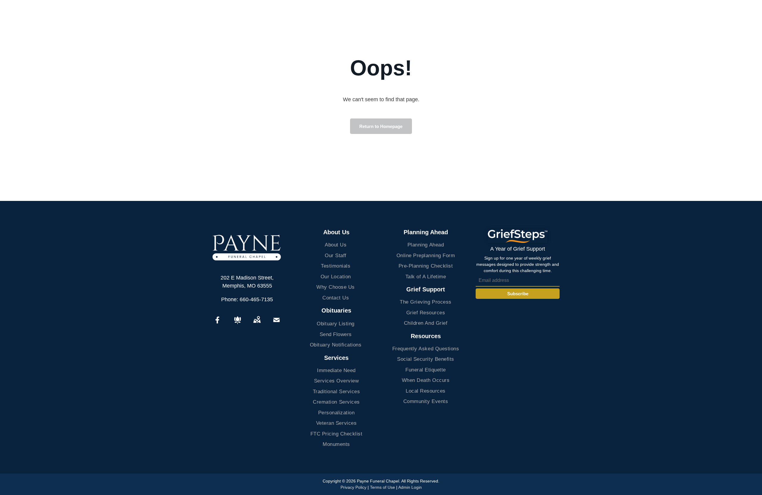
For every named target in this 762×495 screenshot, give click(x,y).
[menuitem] (336, 245)
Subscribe (517, 293)
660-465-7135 (256, 299)
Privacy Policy (353, 487)
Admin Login (410, 487)
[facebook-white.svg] (218, 324)
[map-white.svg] (257, 324)
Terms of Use (382, 487)
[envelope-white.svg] (276, 324)
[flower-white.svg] (237, 324)
